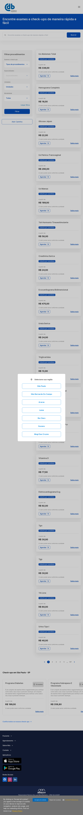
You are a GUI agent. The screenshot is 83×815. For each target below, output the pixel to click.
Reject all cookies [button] (55, 800)
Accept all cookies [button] (40, 800)
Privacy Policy (17, 811)
